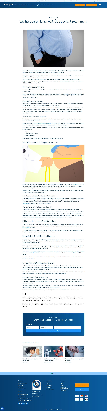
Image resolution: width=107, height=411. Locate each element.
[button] (12, 1)
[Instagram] (24, 403)
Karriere (62, 385)
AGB (47, 383)
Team (62, 383)
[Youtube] (22, 403)
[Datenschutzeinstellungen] (2, 408)
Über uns (40, 5)
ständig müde (70, 265)
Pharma (51, 5)
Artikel (74, 252)
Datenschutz (49, 385)
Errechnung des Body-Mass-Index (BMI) (42, 123)
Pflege (46, 5)
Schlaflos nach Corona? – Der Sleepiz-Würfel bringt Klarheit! (52, 359)
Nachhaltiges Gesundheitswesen (65, 388)
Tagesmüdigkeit (26, 203)
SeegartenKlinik (76, 184)
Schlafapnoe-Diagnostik (34, 217)
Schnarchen (50, 265)
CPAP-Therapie (26, 227)
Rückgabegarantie (50, 389)
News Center (63, 390)
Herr (31, 324)
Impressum (48, 387)
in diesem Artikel (62, 289)
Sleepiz (60, 279)
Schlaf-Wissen (33, 5)
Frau (28, 324)
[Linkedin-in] (19, 403)
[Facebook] (27, 403)
